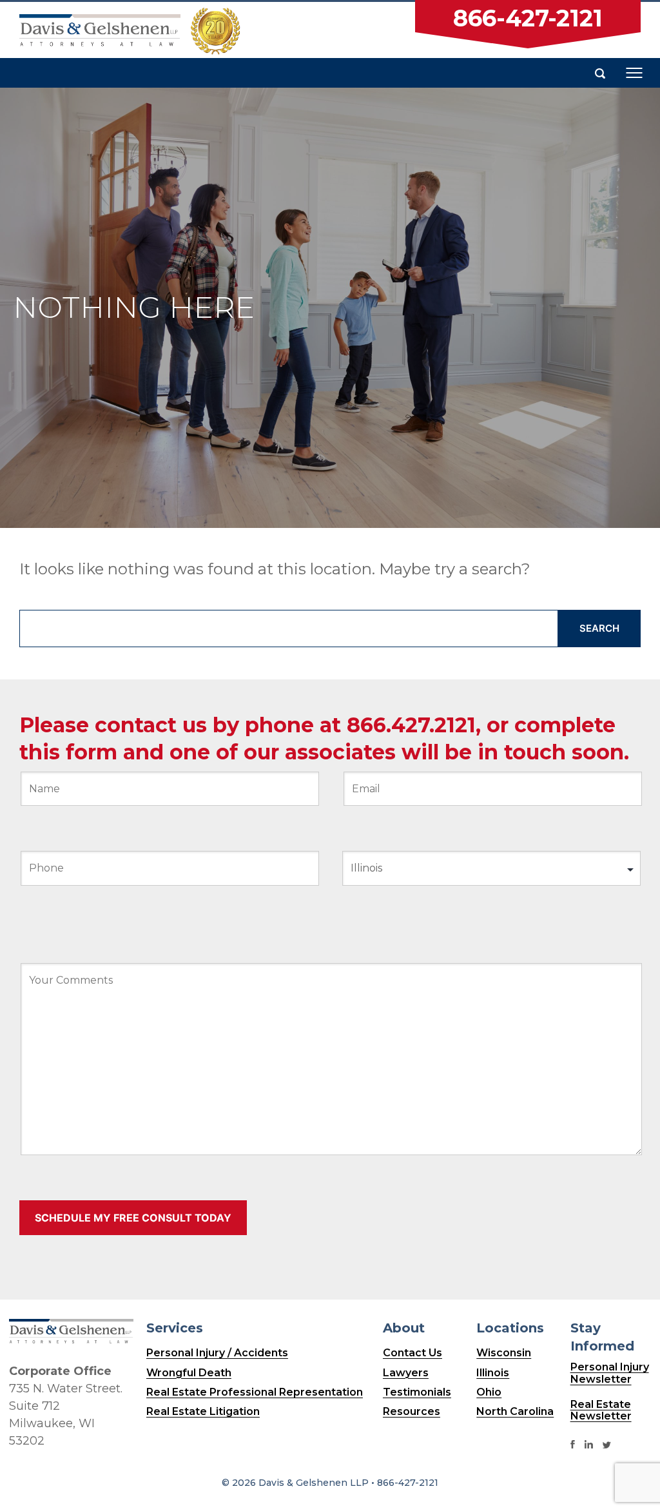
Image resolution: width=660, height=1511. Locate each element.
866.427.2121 (411, 724)
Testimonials (417, 1392)
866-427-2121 (528, 18)
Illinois (492, 1373)
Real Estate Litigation (203, 1411)
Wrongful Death (188, 1373)
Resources (411, 1411)
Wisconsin (503, 1353)
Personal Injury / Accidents (217, 1353)
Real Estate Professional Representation (254, 1392)
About (404, 1328)
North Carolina (515, 1411)
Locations (510, 1328)
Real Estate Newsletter (601, 1410)
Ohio (488, 1392)
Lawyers (406, 1373)
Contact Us (412, 1353)
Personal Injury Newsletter (609, 1373)
